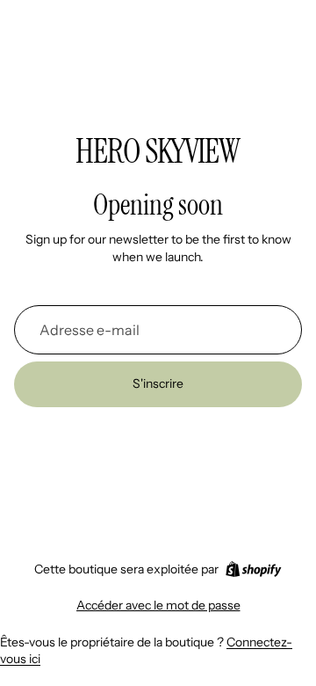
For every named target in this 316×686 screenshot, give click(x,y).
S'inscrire (158, 383)
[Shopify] (253, 569)
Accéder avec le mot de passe (158, 605)
